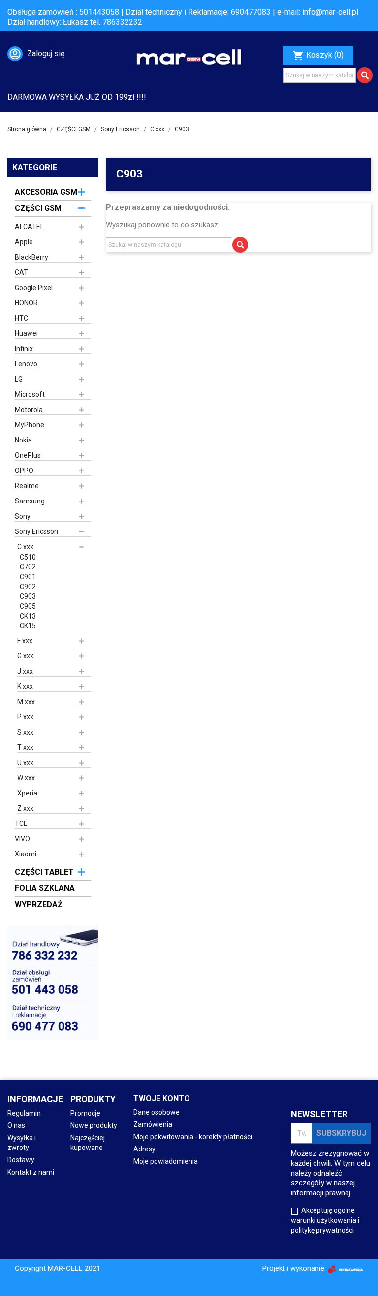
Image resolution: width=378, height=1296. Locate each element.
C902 (28, 586)
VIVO (22, 839)
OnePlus (28, 455)
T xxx (25, 747)
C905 (28, 606)
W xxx (26, 778)
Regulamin (24, 1113)
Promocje (85, 1113)
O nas (16, 1125)
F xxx (24, 641)
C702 (28, 567)
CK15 (28, 626)
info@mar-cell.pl (330, 12)
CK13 (28, 616)
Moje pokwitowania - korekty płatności (192, 1137)
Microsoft (30, 394)
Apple (24, 242)
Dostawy (20, 1160)
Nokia (23, 440)
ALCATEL (29, 227)
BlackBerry (31, 257)
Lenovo (26, 364)
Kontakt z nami (30, 1172)
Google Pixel (34, 288)
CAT (21, 272)
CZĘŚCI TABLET (44, 872)
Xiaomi (25, 854)
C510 (28, 557)
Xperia (27, 793)
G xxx (25, 656)
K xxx (25, 686)
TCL (21, 823)
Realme (27, 486)
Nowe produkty (93, 1125)
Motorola (29, 409)
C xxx (25, 547)
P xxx (25, 717)
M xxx (26, 702)
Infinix (24, 349)
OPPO (24, 470)
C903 (28, 596)
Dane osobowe (156, 1112)
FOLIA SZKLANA (45, 888)
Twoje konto (161, 1098)
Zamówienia (152, 1124)
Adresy (144, 1149)
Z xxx (25, 808)
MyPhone (29, 425)
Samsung (30, 501)
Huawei (26, 333)
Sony (23, 516)
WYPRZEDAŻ (39, 904)
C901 (28, 577)
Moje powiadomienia (165, 1161)
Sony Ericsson (36, 531)
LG (19, 379)
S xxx (25, 732)
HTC (21, 318)
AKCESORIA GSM (46, 192)
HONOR (26, 303)
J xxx (25, 671)
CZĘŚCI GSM (38, 208)
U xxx (25, 762)
